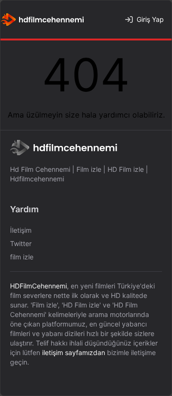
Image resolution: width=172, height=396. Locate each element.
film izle (21, 257)
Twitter (21, 243)
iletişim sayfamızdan (73, 352)
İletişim (21, 230)
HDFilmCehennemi (38, 286)
